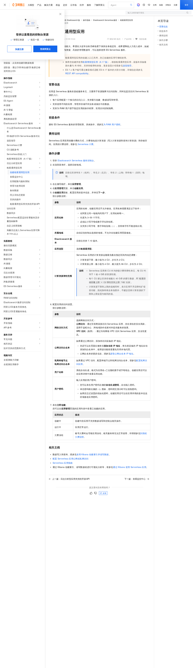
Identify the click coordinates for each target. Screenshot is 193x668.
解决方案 (48, 4)
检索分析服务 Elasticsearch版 (67, 20)
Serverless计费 (85, 144)
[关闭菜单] (5, 5)
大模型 (31, 4)
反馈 (104, 493)
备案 (161, 4)
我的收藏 (142, 39)
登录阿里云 (45, 48)
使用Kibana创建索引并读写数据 (92, 454)
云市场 (73, 4)
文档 (155, 4)
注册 (175, 4)
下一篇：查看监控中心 (135, 478)
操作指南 (86, 20)
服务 (89, 4)
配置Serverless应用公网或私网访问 (71, 458)
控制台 (168, 4)
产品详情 (127, 39)
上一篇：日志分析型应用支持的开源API (71, 478)
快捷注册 (19, 49)
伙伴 (82, 4)
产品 (39, 4)
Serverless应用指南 (63, 462)
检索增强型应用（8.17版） (96, 61)
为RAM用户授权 (111, 124)
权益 (58, 4)
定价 (65, 4)
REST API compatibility (77, 73)
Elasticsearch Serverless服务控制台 (76, 160)
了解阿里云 (99, 4)
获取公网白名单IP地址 (121, 353)
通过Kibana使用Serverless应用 (129, 467)
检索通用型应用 (126, 20)
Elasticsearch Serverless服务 (105, 20)
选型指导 (127, 65)
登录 (186, 4)
